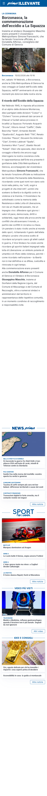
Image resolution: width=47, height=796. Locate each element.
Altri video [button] (38, 631)
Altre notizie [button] (37, 504)
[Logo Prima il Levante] (23, 3)
